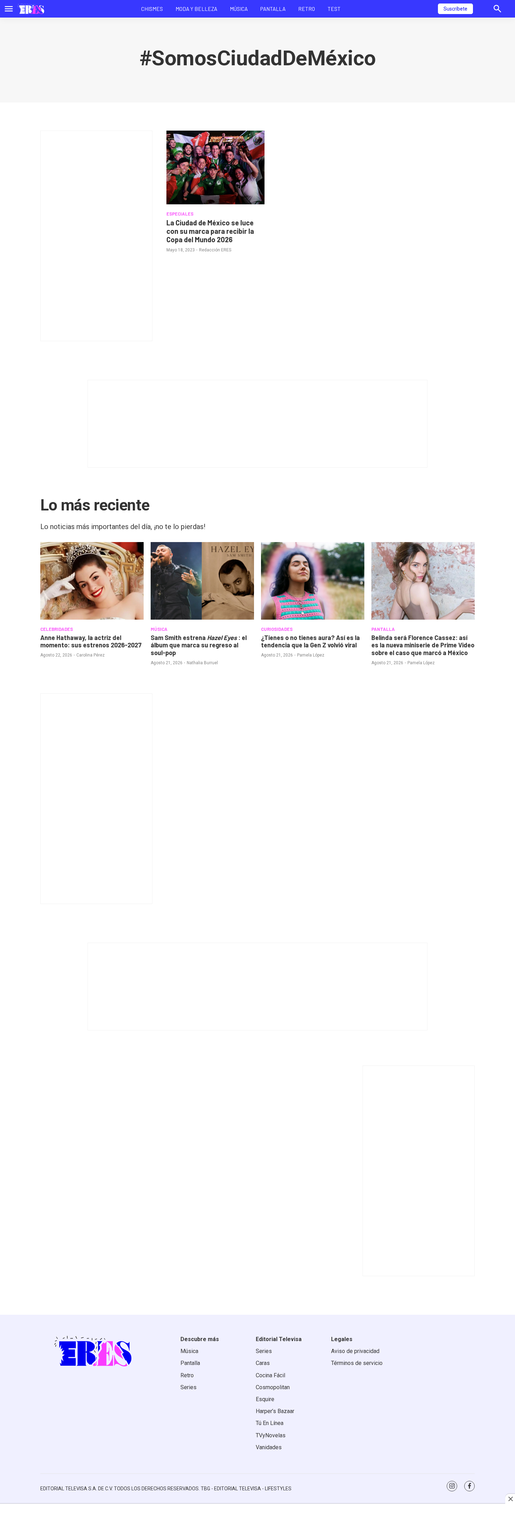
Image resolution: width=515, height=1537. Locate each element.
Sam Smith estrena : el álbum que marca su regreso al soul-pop (199, 645)
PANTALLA (383, 629)
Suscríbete (455, 9)
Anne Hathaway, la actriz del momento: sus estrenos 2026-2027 (91, 641)
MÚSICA (159, 629)
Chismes (152, 9)
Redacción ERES (215, 250)
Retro (306, 9)
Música (239, 9)
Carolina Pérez (90, 655)
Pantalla (273, 9)
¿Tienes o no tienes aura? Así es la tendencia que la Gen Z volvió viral (310, 641)
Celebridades (56, 629)
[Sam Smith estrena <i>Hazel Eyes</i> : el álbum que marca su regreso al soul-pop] (202, 581)
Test (334, 9)
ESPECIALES (179, 214)
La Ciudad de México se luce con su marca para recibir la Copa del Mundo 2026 (210, 231)
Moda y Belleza (196, 9)
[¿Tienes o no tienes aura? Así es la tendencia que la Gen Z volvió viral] (312, 581)
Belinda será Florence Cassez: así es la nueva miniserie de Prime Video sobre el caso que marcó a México (422, 645)
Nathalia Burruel (202, 662)
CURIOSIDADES (277, 629)
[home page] (31, 9)
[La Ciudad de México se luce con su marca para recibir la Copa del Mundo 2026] (215, 167)
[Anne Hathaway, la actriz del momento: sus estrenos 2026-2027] (92, 581)
